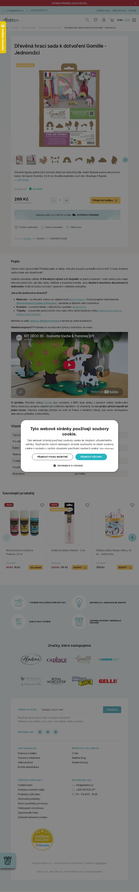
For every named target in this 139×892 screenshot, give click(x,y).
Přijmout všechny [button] (91, 456)
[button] (69, 466)
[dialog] (69, 446)
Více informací (107, 448)
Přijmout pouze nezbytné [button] (52, 456)
